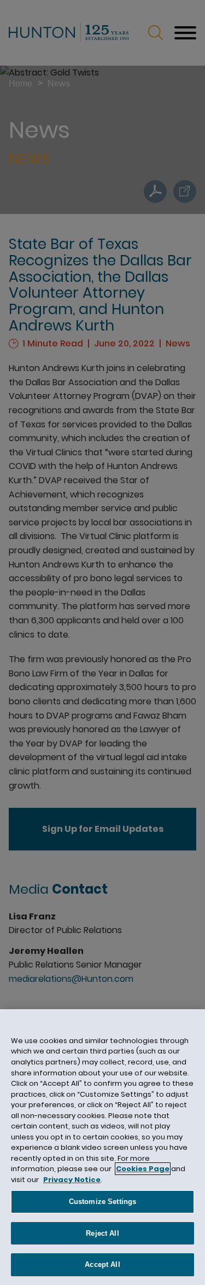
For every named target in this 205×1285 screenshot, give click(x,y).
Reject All (102, 1233)
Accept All (102, 1264)
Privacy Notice (72, 1179)
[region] (102, 1147)
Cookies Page (142, 1169)
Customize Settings (102, 1201)
